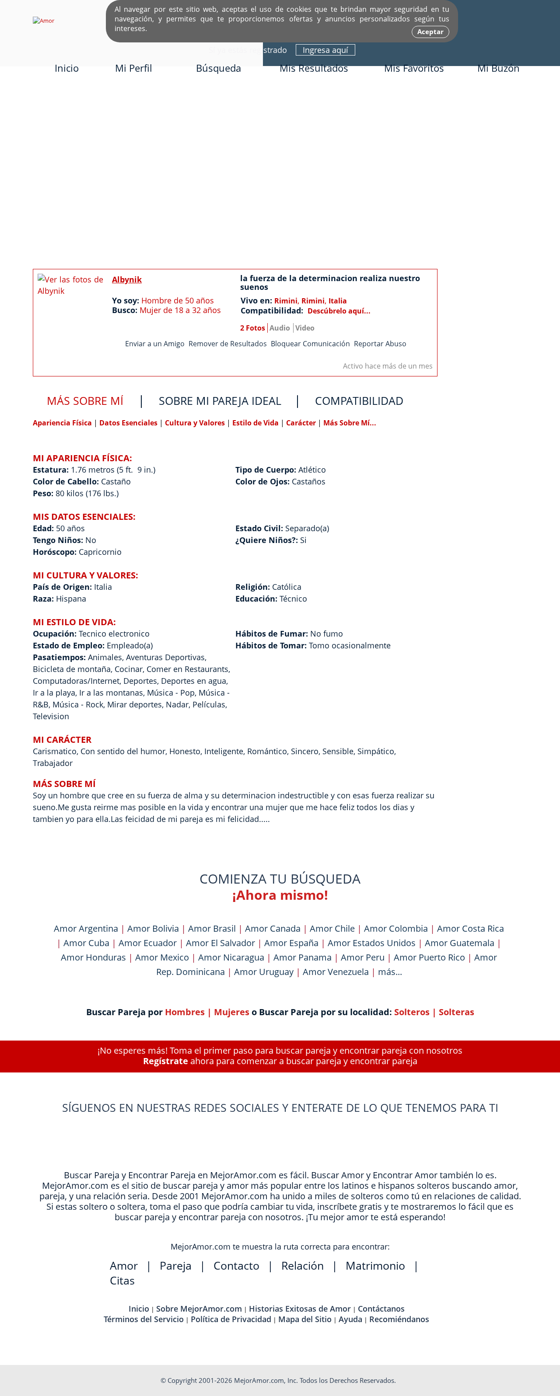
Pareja (176, 1265)
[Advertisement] (280, 173)
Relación (302, 1265)
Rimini (286, 301)
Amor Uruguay (264, 972)
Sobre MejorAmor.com (199, 1308)
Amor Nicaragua (231, 957)
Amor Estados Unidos (372, 943)
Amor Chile (332, 928)
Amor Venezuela (336, 972)
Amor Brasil (212, 928)
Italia (338, 301)
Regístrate (165, 1061)
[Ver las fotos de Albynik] (70, 313)
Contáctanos (381, 1308)
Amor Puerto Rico (429, 957)
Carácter (301, 423)
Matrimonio (375, 1265)
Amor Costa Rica (470, 928)
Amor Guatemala (459, 943)
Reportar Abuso (380, 343)
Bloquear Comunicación (310, 343)
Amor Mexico (162, 957)
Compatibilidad (359, 400)
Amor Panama (302, 957)
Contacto (236, 1265)
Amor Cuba (86, 943)
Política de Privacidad (231, 1319)
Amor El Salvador (220, 943)
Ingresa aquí (325, 50)
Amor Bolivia (153, 928)
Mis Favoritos (414, 67)
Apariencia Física (63, 423)
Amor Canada (273, 928)
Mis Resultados (314, 67)
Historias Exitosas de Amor (300, 1308)
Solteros (412, 1012)
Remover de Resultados (228, 343)
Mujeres (231, 1012)
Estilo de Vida (256, 423)
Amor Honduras (93, 957)
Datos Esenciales (129, 423)
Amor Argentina (86, 928)
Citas (122, 1280)
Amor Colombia (396, 928)
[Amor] (43, 20)
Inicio (67, 67)
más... (390, 972)
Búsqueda (218, 67)
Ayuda (350, 1319)
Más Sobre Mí (85, 400)
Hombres (185, 1012)
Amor (124, 1265)
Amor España (291, 943)
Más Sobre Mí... (349, 423)
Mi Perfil (133, 67)
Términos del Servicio (144, 1319)
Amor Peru (363, 957)
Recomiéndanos (399, 1319)
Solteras (456, 1012)
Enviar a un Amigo (155, 343)
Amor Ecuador (148, 943)
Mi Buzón (498, 67)
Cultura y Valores (196, 423)
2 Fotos (252, 328)
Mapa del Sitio (305, 1319)
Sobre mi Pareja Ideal (220, 400)
